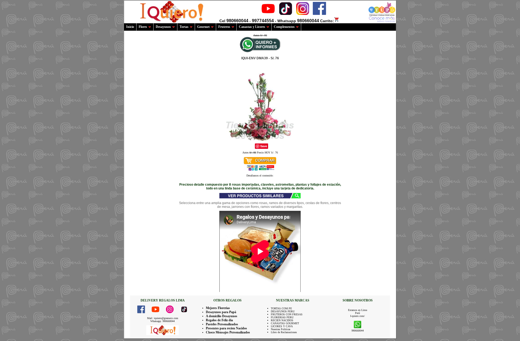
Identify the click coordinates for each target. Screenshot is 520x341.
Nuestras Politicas (280, 329)
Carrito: (327, 21)
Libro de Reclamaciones (284, 332)
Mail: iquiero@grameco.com (162, 318)
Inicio (130, 27)
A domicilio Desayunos (221, 316)
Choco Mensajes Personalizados (228, 332)
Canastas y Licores (252, 27)
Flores (143, 27)
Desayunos (163, 27)
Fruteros (224, 27)
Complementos (284, 27)
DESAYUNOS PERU (283, 311)
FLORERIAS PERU (282, 317)
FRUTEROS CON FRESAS (287, 314)
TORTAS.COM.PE (281, 308)
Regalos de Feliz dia (219, 320)
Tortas (184, 27)
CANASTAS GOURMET (285, 323)
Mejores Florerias (218, 308)
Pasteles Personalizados (222, 324)
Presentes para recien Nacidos (226, 328)
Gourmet (203, 27)
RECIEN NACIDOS (282, 320)
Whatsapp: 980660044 (162, 321)
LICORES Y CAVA (282, 326)
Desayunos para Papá (221, 312)
